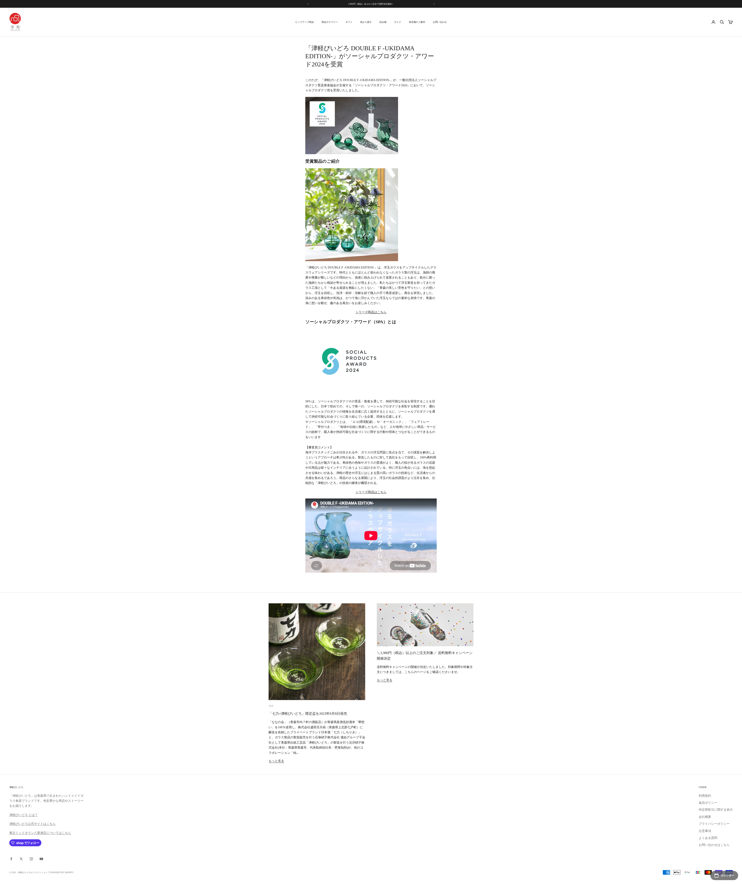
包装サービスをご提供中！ (371, 6)
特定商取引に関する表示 (716, 809)
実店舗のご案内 (417, 22)
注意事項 (705, 831)
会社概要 (705, 816)
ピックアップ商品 (304, 22)
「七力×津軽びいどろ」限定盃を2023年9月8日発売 (310, 714)
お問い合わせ (440, 22)
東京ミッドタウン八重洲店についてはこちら (40, 832)
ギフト (348, 22)
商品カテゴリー (330, 22)
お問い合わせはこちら (714, 844)
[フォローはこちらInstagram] (31, 859)
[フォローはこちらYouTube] (41, 859)
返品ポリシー (708, 802)
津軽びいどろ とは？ (23, 814)
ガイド (397, 22)
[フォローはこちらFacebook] (11, 859)
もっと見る (276, 761)
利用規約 (705, 795)
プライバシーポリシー (714, 823)
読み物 (383, 22)
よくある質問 (708, 838)
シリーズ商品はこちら (371, 312)
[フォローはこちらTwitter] (21, 859)
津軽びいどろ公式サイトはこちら (32, 823)
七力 (271, 705)
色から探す (366, 22)
